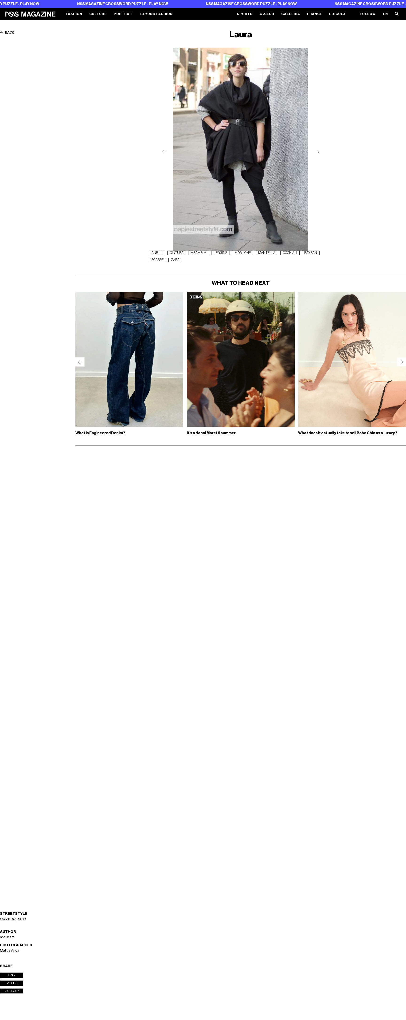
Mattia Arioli (9, 950)
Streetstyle (13, 913)
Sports (245, 14)
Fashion (74, 14)
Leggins (220, 253)
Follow (368, 14)
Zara (175, 260)
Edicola (337, 14)
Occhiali (290, 253)
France (314, 14)
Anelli (157, 253)
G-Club (267, 14)
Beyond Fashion (156, 14)
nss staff (7, 937)
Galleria (290, 14)
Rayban (310, 253)
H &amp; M (198, 253)
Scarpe (158, 260)
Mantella (266, 253)
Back (9, 32)
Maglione (243, 253)
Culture (98, 14)
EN (385, 14)
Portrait (123, 14)
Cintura (176, 253)
